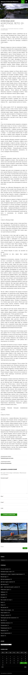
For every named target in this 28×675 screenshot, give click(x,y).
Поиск (2, 546)
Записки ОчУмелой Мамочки (9, 1)
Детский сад (4, 584)
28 (21, 662)
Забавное (3, 592)
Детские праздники (5, 579)
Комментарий (5, 478)
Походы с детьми (9, 21)
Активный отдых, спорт (6, 571)
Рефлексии (3, 630)
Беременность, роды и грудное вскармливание (12, 574)
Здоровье (3, 594)
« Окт (2, 667)
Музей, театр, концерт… (6, 610)
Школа (2, 635)
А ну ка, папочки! (5, 569)
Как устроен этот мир (6, 599)
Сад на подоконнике (5, 633)
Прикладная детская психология (8, 617)
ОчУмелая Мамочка (13, 28)
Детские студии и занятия (7, 581)
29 (25, 662)
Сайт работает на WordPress (6, 673)
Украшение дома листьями (7, 457)
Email (2, 502)
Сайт (2, 508)
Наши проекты (4, 612)
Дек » (25, 667)
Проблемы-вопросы (5, 622)
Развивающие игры (5, 628)
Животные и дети (5, 589)
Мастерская (3, 607)
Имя (2, 496)
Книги (2, 602)
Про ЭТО (3, 620)
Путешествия (4, 625)
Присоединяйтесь (15, 543)
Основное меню (26, 1)
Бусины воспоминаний (6, 462)
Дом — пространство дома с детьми (9, 587)
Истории (3, 21)
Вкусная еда (3, 576)
